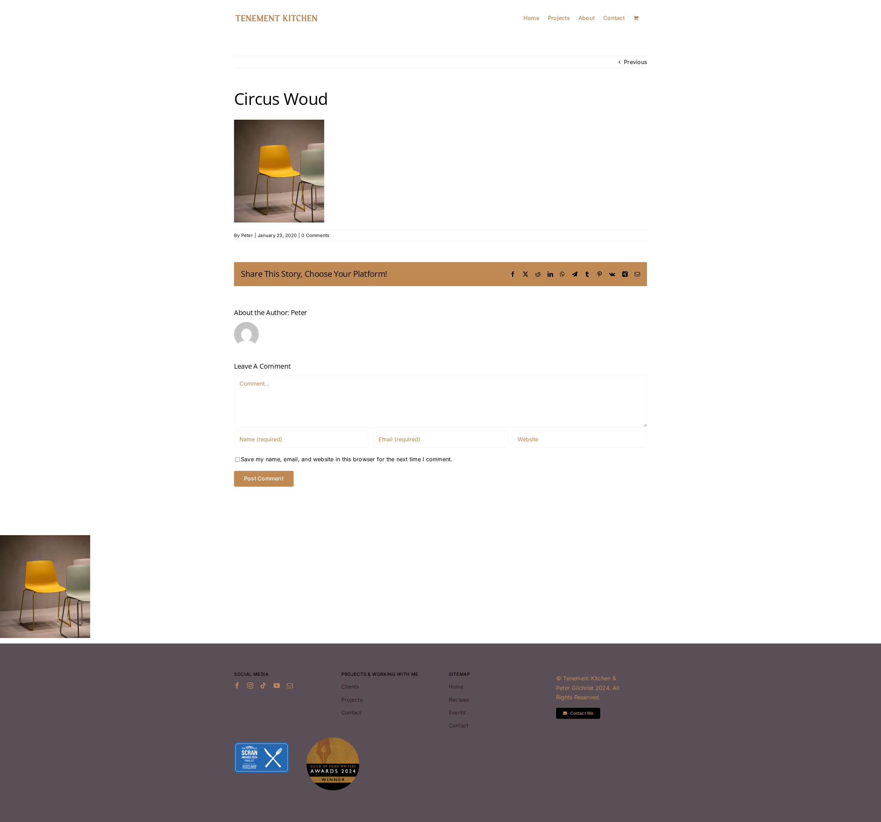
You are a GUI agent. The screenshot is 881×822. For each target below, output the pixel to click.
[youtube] (277, 685)
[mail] (290, 685)
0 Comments (315, 235)
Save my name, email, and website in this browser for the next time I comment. (346, 459)
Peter (247, 235)
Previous (635, 61)
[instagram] (250, 685)
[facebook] (237, 685)
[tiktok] (263, 685)
